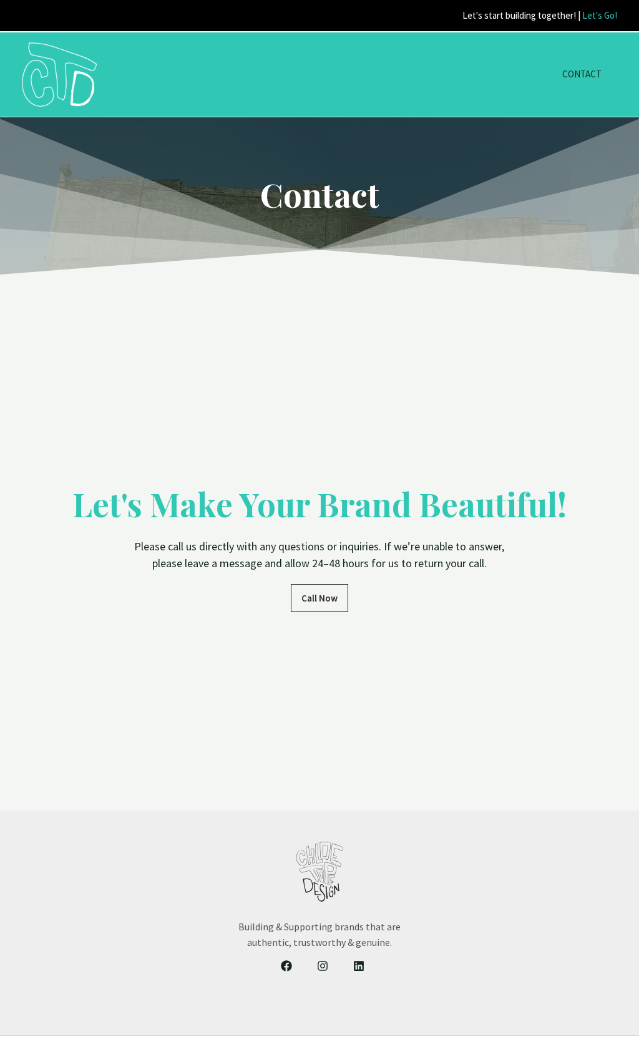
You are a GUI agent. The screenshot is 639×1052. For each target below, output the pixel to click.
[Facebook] (286, 966)
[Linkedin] (358, 966)
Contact (582, 74)
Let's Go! (599, 15)
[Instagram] (322, 966)
